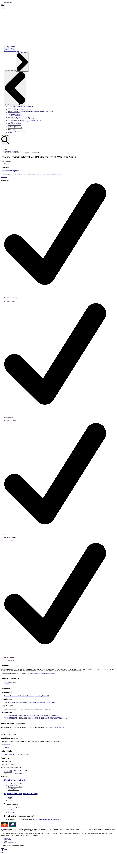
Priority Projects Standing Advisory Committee (16, 754)
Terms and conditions (10, 842)
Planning (10, 797)
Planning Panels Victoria (15, 780)
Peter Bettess (7, 683)
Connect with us (11, 804)
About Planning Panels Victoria (16, 784)
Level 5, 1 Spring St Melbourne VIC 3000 (15, 770)
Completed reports (12, 788)
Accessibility (7, 839)
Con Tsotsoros (8, 682)
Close (2, 852)
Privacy (6, 841)
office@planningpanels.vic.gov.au (13, 773)
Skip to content (8, 2)
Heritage (10, 798)
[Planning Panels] (58, 43)
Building (10, 800)
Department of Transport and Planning (21, 793)
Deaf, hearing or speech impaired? (19, 816)
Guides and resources (13, 790)
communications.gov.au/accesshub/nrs (50, 819)
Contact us (7, 838)
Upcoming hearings (13, 785)
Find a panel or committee (15, 787)
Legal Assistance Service (7, 744)
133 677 (46, 727)
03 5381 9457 (8, 772)
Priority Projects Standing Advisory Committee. (43, 673)
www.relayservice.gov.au (57, 727)
